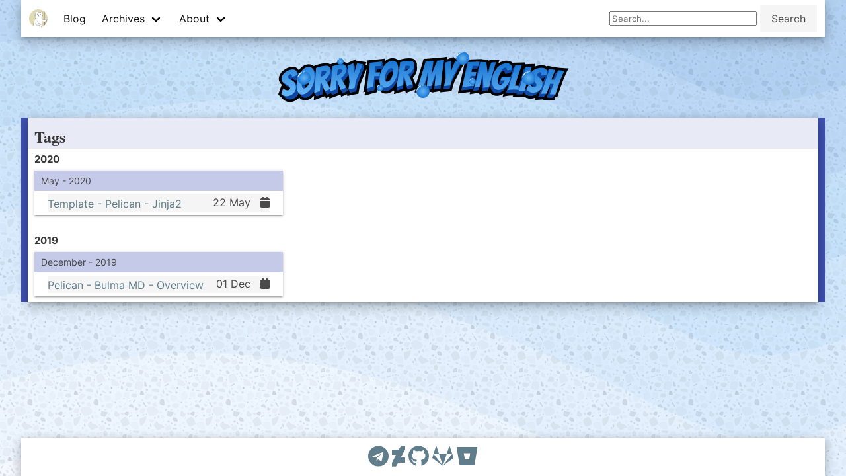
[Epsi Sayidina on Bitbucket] (467, 457)
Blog (74, 18)
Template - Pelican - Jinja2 (115, 203)
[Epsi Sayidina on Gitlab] (442, 457)
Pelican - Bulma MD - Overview (126, 284)
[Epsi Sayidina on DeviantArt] (398, 457)
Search (788, 18)
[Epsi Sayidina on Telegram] (378, 457)
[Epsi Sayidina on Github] (418, 457)
